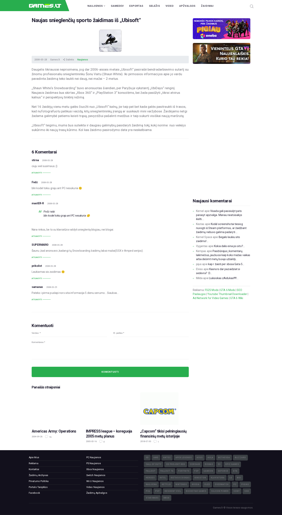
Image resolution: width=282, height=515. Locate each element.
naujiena (151, 484)
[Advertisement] (221, 137)
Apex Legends (184, 457)
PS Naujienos (93, 463)
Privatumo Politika (39, 481)
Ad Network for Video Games (210, 298)
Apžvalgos (187, 5)
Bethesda (224, 457)
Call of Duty (153, 464)
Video (170, 5)
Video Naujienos (95, 487)
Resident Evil (173, 491)
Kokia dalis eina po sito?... (229, 246)
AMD (155, 457)
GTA (235, 471)
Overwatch (222, 484)
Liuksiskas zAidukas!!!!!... (223, 278)
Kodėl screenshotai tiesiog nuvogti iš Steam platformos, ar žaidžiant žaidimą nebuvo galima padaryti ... (221, 228)
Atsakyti (37, 173)
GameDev (117, 5)
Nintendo (181, 484)
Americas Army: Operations (54, 431)
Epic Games (232, 464)
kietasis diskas (180, 478)
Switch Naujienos (96, 475)
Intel (163, 478)
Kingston (200, 478)
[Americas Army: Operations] (56, 408)
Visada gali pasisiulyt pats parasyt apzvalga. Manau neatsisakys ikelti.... (219, 215)
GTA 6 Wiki (236, 298)
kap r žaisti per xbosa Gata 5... (226, 264)
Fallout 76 (166, 471)
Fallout (151, 471)
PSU (148, 491)
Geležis (154, 5)
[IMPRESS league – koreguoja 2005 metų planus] (110, 408)
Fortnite (184, 471)
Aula (210, 457)
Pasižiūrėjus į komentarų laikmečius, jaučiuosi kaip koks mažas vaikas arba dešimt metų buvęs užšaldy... (223, 255)
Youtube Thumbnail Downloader (227, 294)
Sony (236, 491)
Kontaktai (34, 469)
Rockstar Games (196, 491)
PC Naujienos (93, 457)
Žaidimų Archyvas (38, 475)
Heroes (150, 478)
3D (147, 457)
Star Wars (152, 498)
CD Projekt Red (175, 464)
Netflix (166, 484)
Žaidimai (207, 5)
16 (50, 437)
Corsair (195, 464)
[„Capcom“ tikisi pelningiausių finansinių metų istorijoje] (164, 408)
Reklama (33, 463)
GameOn (208, 471)
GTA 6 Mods (227, 290)
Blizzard (240, 457)
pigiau (245, 484)
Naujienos (95, 5)
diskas (209, 464)
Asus (200, 457)
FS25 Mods (212, 290)
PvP (157, 491)
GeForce (223, 471)
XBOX (166, 498)
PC (235, 484)
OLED (207, 484)
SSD (246, 491)
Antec (167, 457)
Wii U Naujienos (95, 481)
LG (230, 478)
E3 (219, 464)
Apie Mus (34, 457)
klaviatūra (218, 478)
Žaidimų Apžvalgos (96, 493)
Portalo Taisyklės (38, 487)
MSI (239, 478)
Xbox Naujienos (95, 469)
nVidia (196, 484)
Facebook (34, 493)
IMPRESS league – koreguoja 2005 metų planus (109, 433)
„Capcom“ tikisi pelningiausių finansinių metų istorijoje (163, 433)
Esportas (136, 5)
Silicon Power (220, 491)
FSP (196, 471)
